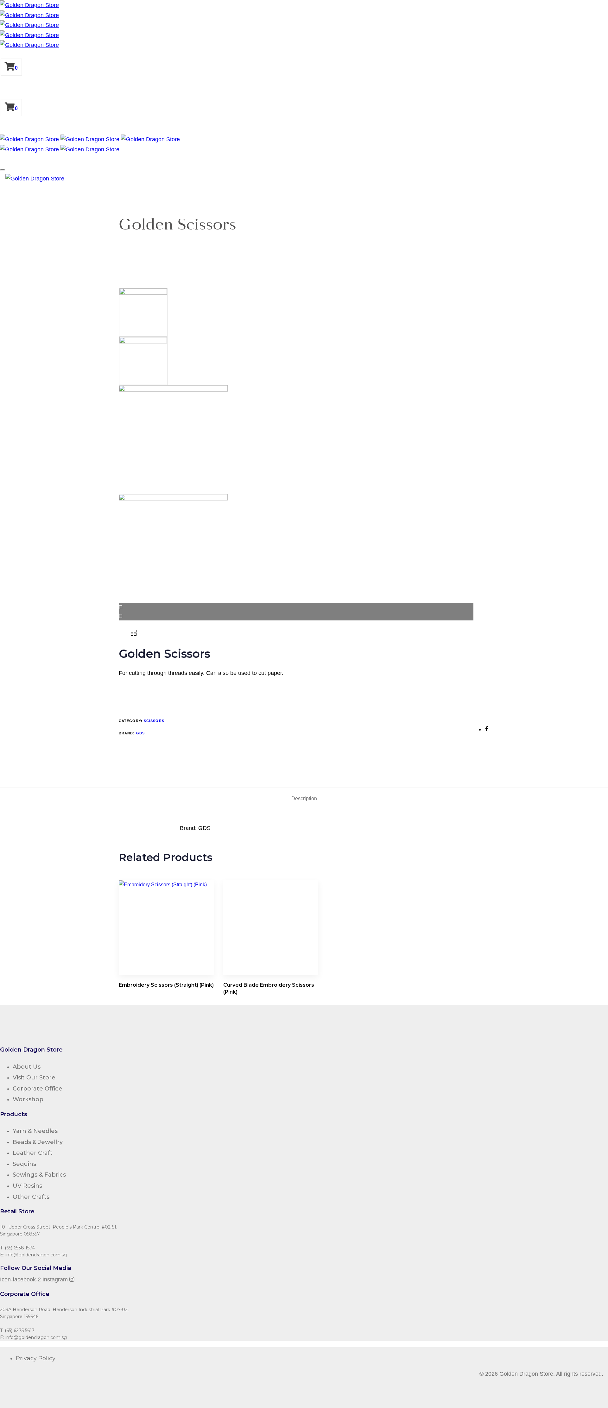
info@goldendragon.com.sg (36, 1255)
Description (304, 798)
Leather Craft (33, 1152)
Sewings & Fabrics (39, 1174)
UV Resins (27, 1185)
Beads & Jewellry (38, 1142)
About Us (27, 1066)
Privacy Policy (35, 1358)
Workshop (28, 1099)
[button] (2, 170)
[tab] (304, 799)
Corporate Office (37, 1088)
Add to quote (140, 691)
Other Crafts (31, 1196)
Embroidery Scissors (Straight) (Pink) (166, 985)
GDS (140, 733)
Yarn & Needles (35, 1131)
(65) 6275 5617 (20, 1330)
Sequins (24, 1163)
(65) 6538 (14, 1248)
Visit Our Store (34, 1077)
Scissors (154, 721)
